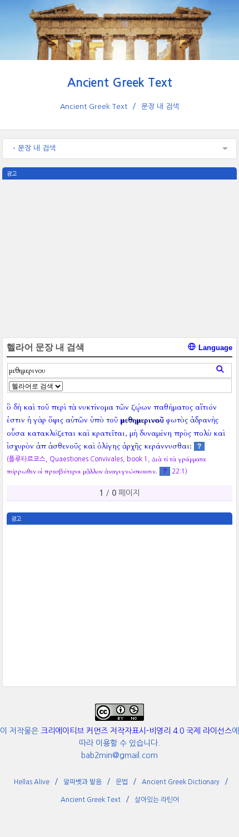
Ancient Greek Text (119, 82)
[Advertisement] (119, 257)
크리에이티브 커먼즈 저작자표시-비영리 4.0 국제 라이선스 (136, 731)
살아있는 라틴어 (157, 799)
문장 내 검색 (160, 106)
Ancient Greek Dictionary (181, 782)
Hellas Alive (31, 782)
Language (214, 347)
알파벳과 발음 (82, 782)
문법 (122, 782)
